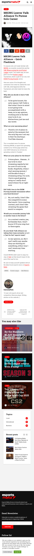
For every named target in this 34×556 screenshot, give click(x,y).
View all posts (8, 302)
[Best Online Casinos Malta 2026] (9, 449)
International (9, 328)
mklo (8, 405)
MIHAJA (9, 347)
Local (6, 9)
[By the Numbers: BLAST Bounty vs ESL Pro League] (17, 338)
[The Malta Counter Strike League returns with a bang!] (17, 366)
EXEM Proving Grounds (11, 79)
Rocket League (18, 74)
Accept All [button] (17, 552)
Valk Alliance (24, 270)
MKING (6, 68)
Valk (9, 257)
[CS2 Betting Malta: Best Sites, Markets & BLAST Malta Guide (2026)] (9, 440)
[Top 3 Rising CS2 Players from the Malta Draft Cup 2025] (17, 395)
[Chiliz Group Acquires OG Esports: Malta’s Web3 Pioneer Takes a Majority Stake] (9, 456)
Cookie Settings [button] (7, 552)
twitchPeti (8, 23)
